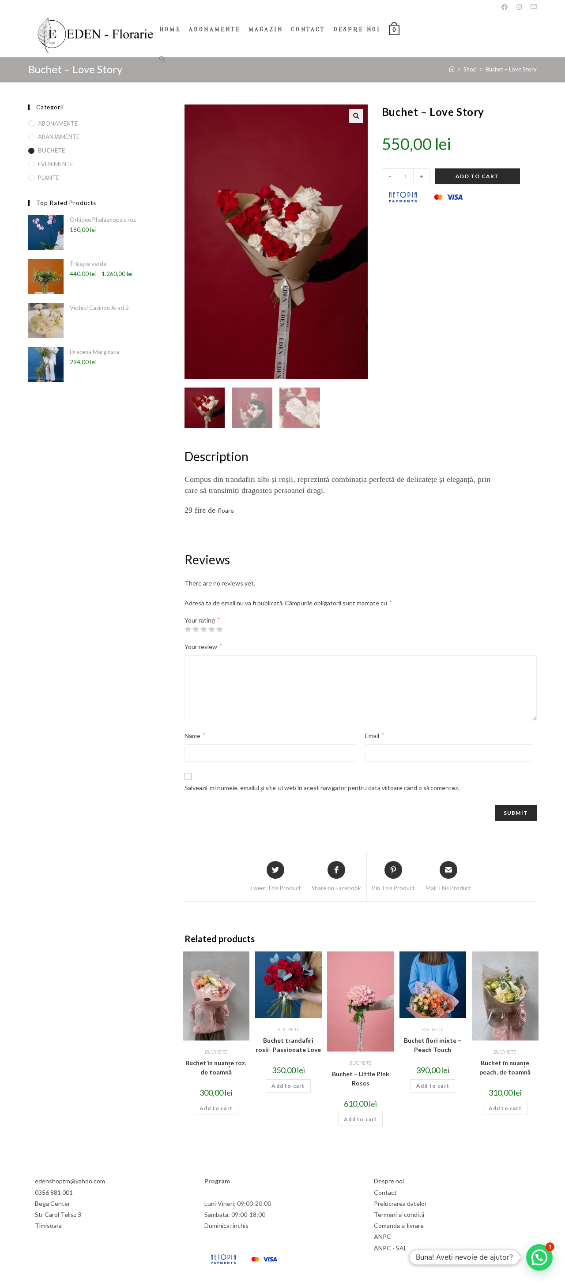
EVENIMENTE (55, 164)
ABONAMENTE (58, 123)
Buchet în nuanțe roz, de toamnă (215, 1067)
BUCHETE (51, 150)
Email (374, 735)
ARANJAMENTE (58, 136)
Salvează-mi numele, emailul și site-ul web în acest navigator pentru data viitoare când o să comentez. (322, 787)
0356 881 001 (54, 1192)
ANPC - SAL (390, 1248)
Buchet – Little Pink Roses (360, 1078)
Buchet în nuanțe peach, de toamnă (505, 1067)
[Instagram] (519, 7)
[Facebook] (504, 7)
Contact (385, 1192)
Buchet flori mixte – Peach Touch (432, 1045)
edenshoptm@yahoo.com (70, 1181)
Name (195, 735)
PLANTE (48, 177)
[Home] (452, 69)
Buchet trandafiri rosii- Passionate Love (288, 1045)
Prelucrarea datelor (400, 1203)
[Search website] (162, 60)
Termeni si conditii (399, 1214)
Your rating (202, 620)
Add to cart (477, 176)
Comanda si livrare (399, 1225)
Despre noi (389, 1181)
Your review (203, 646)
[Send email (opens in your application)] (531, 7)
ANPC (382, 1236)
